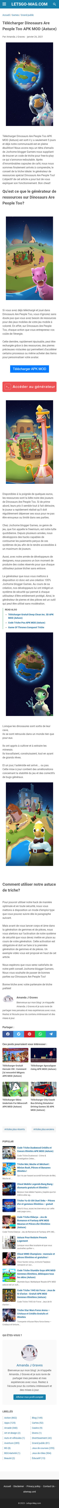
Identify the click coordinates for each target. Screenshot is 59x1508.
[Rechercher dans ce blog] (55, 4)
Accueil (7, 1486)
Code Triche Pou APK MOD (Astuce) (26, 622)
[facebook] (7, 1034)
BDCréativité (12, 1453)
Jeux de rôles (41, 1453)
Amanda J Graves (30, 1365)
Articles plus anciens (43, 1129)
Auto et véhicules (14, 1438)
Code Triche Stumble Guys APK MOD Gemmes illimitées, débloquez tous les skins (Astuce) (36, 1274)
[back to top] (52, 1500)
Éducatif (38, 1458)
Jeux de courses (43, 1448)
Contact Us (48, 1486)
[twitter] (18, 1034)
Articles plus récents (14, 1129)
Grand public (41, 1443)
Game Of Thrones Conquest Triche (26, 627)
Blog (37, 1417)
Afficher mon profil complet (29, 1397)
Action (10, 1417)
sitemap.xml (29, 1491)
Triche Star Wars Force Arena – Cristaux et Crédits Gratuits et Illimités (33, 1313)
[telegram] (51, 1034)
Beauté (9, 1458)
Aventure (12, 1443)
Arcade (11, 1428)
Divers (37, 1433)
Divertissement (42, 1438)
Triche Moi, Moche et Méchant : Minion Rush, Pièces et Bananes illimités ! (33, 1167)
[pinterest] (29, 1034)
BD (7, 1448)
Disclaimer (18, 1486)
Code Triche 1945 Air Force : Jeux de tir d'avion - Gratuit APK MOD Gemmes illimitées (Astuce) (36, 1293)
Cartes (37, 1423)
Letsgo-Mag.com (29, 4)
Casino (37, 1428)
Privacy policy (33, 1486)
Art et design (12, 1433)
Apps (10, 1423)
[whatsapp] (40, 1034)
